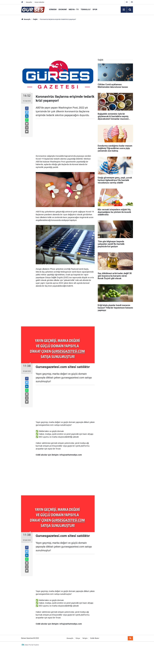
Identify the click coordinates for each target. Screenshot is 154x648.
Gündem (52, 9)
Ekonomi (63, 9)
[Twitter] (26, 112)
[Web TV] (127, 2)
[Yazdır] (26, 127)
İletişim (85, 638)
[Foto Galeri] (132, 2)
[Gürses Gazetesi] (33, 9)
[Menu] (124, 10)
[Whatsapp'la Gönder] (26, 120)
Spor (95, 9)
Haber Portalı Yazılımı (32, 645)
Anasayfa (70, 638)
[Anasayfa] (22, 2)
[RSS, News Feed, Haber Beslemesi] (130, 638)
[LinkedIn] (26, 116)
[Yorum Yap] (26, 131)
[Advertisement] (11, 51)
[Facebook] (26, 108)
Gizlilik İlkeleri (94, 638)
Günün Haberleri (39, 2)
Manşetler (29, 2)
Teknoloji (85, 9)
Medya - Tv (74, 9)
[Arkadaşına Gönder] (26, 123)
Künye (78, 638)
